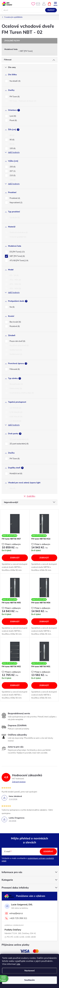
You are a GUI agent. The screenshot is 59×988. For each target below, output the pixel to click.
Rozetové (14, 326)
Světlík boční (16, 354)
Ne (12, 307)
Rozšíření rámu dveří (19, 345)
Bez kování (15, 322)
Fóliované (14, 369)
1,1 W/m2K (15, 421)
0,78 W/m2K (16, 412)
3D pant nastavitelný (19, 439)
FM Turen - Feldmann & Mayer (23, 101)
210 (12, 175)
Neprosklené (16, 202)
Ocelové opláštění (18, 237)
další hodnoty (14, 152)
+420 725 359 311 (18, 918)
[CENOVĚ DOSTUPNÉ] (15, 523)
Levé (13, 116)
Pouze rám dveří (17, 341)
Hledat (51, 10)
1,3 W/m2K (15, 408)
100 (12, 148)
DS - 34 (14, 275)
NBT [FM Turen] (26, 51)
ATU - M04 (15, 288)
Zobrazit (15, 557)
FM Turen (14, 96)
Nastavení (29, 970)
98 (12, 144)
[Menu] (55, 3)
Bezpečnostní (16, 384)
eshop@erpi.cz (16, 913)
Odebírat (48, 851)
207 (12, 171)
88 (12, 135)
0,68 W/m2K (16, 416)
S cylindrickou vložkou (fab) (21, 393)
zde (18, 964)
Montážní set (16, 473)
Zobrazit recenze (19, 782)
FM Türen (14, 458)
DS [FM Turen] (17, 252)
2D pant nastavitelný (19, 444)
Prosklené (14, 198)
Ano (12, 488)
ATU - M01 (15, 280)
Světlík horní (15, 350)
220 (12, 180)
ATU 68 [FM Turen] (19, 260)
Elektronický (15, 388)
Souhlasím (29, 980)
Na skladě (15, 81)
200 (12, 167)
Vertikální (14, 217)
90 (12, 139)
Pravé (13, 120)
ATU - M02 (15, 284)
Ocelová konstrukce (18, 232)
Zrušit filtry (31, 496)
